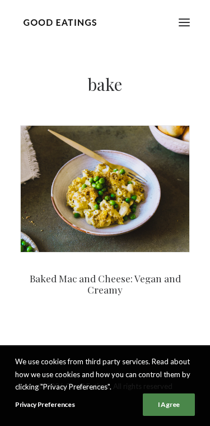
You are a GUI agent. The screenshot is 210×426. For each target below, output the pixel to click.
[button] (184, 22)
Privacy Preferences (44, 404)
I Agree (169, 404)
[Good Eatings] (59, 22)
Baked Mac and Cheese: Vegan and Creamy (105, 284)
